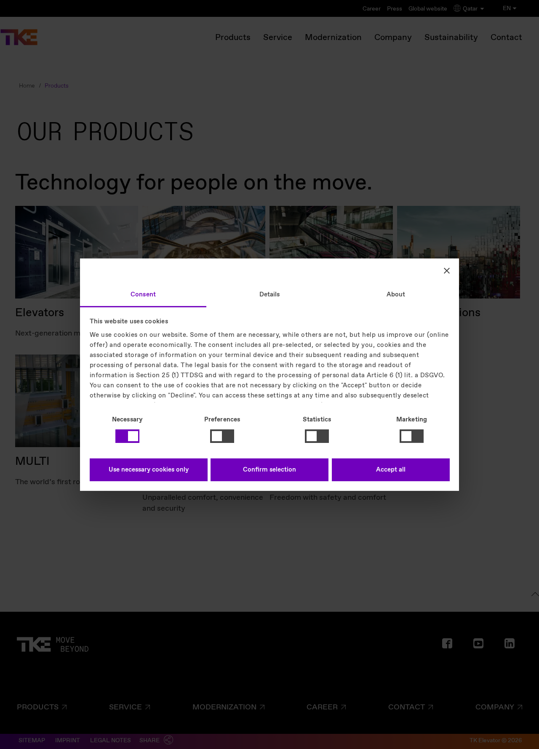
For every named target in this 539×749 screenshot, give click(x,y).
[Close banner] (447, 271)
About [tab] (396, 294)
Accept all (391, 470)
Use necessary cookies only (149, 470)
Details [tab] (269, 294)
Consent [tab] (143, 294)
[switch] (222, 436)
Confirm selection (269, 470)
